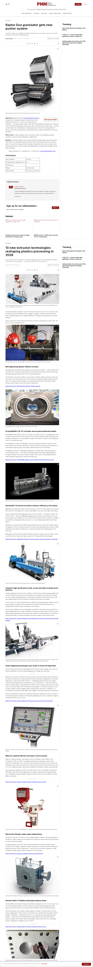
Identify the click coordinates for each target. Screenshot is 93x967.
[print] (58, 43)
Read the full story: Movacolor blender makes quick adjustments (24, 853)
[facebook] (27, 43)
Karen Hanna (9, 38)
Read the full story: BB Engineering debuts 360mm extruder (23, 386)
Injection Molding (26, 13)
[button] (7, 4)
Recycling (44, 13)
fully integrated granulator (31, 118)
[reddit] (34, 43)
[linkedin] (30, 43)
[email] (37, 43)
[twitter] (32, 43)
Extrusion (36, 13)
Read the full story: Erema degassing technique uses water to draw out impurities (29, 701)
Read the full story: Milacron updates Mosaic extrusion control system (26, 782)
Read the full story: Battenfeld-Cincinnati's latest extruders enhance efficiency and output (32, 539)
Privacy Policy (44, 963)
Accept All (86, 964)
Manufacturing (67, 13)
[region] (46, 964)
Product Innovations (55, 13)
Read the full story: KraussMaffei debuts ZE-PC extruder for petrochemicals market (30, 459)
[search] (9, 4)
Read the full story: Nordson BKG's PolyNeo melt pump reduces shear (26, 926)
